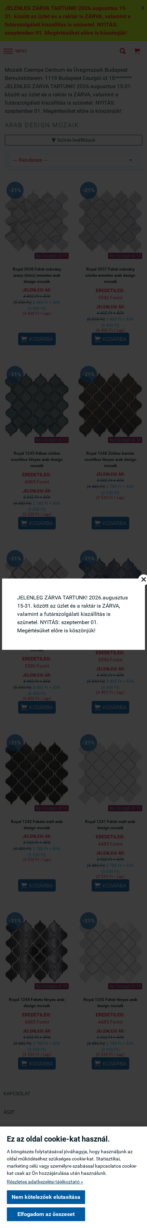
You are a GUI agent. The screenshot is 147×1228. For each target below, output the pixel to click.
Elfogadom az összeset (46, 1214)
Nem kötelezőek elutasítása (46, 1197)
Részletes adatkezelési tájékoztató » (45, 1181)
